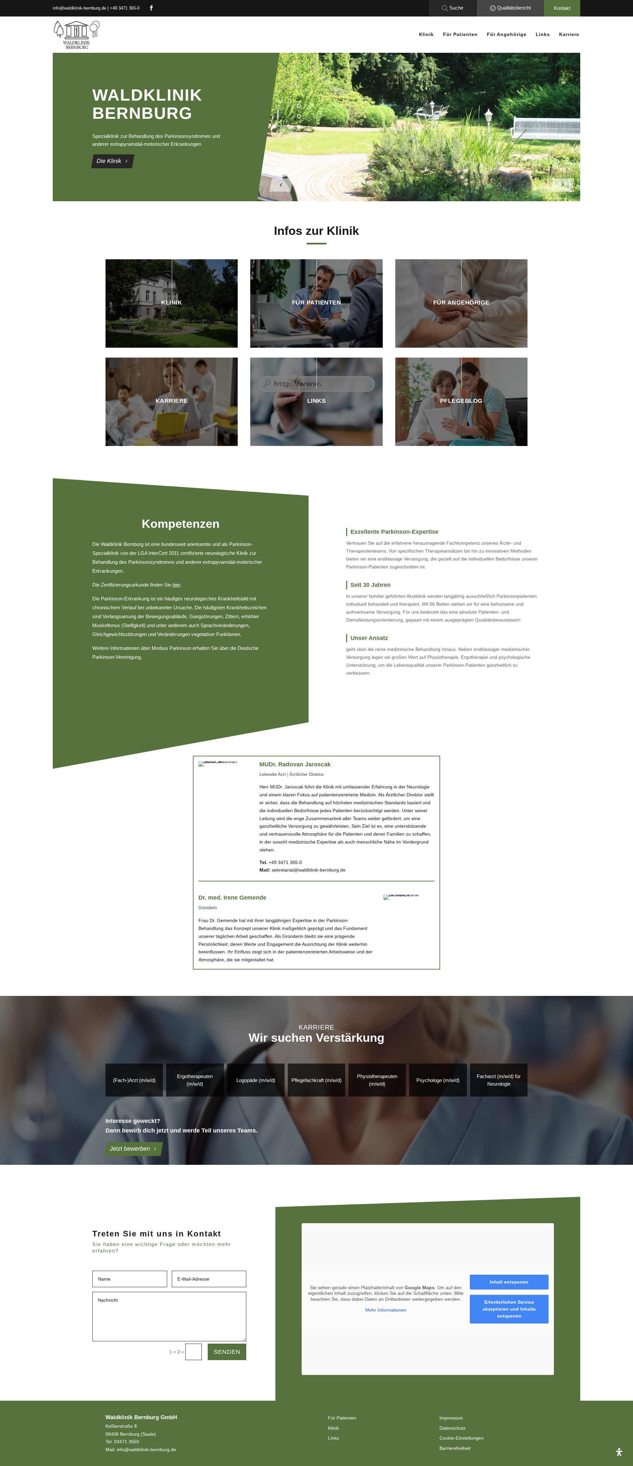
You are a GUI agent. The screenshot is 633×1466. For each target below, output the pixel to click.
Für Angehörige (507, 34)
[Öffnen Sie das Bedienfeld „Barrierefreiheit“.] (619, 1452)
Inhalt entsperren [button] (509, 1282)
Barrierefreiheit (454, 1448)
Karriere (569, 34)
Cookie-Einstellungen (461, 1438)
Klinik (426, 34)
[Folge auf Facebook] (151, 8)
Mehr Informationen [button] (386, 1310)
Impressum (451, 1417)
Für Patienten (460, 34)
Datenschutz (452, 1428)
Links (543, 34)
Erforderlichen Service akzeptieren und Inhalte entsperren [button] (509, 1309)
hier (176, 585)
